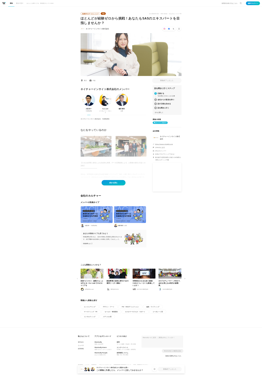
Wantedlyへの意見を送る (172, 351)
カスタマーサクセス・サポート (135, 312)
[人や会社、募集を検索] (241, 3)
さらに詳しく (159, 112)
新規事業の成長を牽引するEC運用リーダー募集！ (118, 282)
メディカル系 (107, 317)
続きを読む (113, 182)
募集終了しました (166, 80)
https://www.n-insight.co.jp (164, 144)
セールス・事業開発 (111, 312)
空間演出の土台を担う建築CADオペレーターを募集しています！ (144, 283)
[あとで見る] (179, 29)
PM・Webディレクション (130, 307)
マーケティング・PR (90, 312)
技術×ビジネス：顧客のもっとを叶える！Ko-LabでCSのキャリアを (92, 283)
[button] (84, 336)
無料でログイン (253, 3)
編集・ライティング (152, 307)
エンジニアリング (89, 307)
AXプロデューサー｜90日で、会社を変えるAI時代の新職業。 (170, 283)
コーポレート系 (158, 312)
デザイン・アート (108, 307)
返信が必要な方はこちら (173, 356)
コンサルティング (89, 317)
